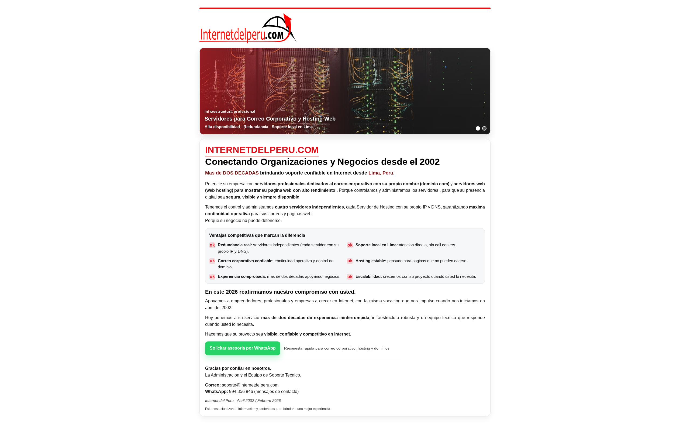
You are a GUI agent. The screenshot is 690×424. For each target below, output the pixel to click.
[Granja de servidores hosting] (484, 128)
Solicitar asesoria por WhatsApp (243, 348)
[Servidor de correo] (478, 128)
